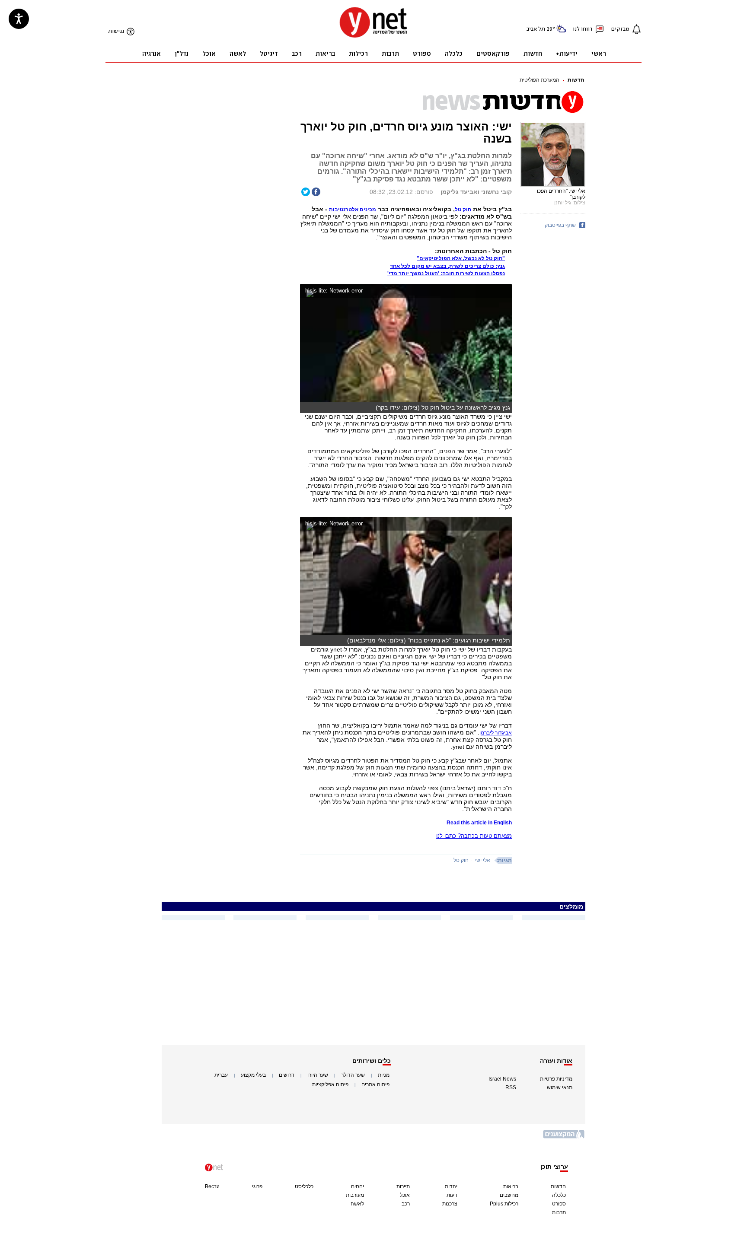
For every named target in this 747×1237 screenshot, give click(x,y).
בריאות (510, 1186)
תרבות (559, 1212)
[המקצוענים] (564, 1137)
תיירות (403, 1186)
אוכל (405, 1195)
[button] (503, 292)
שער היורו (317, 1075)
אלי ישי (482, 860)
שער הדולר (353, 1075)
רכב (406, 1204)
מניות (383, 1075)
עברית (221, 1075)
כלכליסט (304, 1186)
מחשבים (509, 1195)
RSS (510, 1087)
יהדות (451, 1186)
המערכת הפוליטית (539, 80)
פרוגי (257, 1186)
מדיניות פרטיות (556, 1079)
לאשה (357, 1204)
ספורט (559, 1204)
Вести (212, 1186)
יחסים (357, 1186)
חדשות (576, 80)
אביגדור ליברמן (495, 733)
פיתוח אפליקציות (330, 1084)
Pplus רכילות (504, 1204)
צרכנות (449, 1204)
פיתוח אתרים (375, 1084)
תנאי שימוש (559, 1087)
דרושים (286, 1075)
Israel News (502, 1079)
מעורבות (355, 1195)
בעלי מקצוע (253, 1075)
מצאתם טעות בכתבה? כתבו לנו (474, 836)
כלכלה (559, 1195)
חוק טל (461, 860)
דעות (452, 1195)
